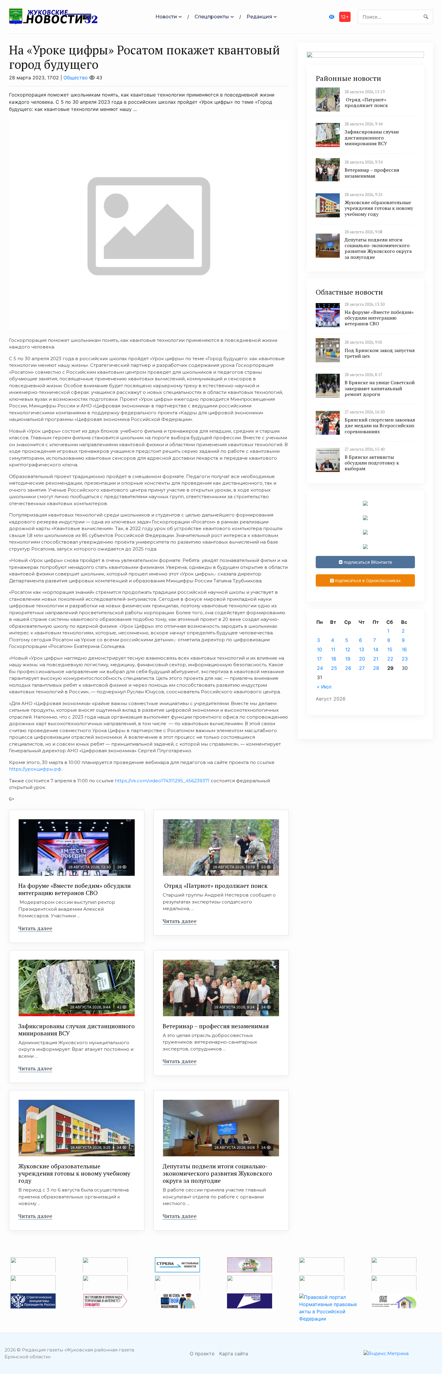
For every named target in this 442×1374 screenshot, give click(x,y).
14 (375, 649)
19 (347, 659)
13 (361, 649)
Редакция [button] (259, 17)
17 (319, 659)
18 (333, 659)
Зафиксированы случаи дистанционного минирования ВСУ (76, 1029)
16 (404, 649)
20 (362, 659)
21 (375, 659)
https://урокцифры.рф (35, 769)
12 (347, 649)
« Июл (324, 687)
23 (405, 659)
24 (320, 668)
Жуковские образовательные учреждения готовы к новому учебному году (74, 1173)
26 (348, 668)
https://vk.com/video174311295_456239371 (163, 781)
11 (333, 649)
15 (389, 649)
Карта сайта (233, 1354)
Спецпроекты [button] (212, 17)
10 (319, 649)
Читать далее (35, 928)
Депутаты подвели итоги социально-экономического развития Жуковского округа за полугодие (217, 1173)
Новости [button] (166, 17)
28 (376, 668)
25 (334, 668)
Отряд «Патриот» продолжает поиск (215, 886)
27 (362, 668)
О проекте (202, 1354)
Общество (75, 78)
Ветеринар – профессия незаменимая (216, 1026)
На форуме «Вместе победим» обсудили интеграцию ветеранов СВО (74, 889)
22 (390, 659)
